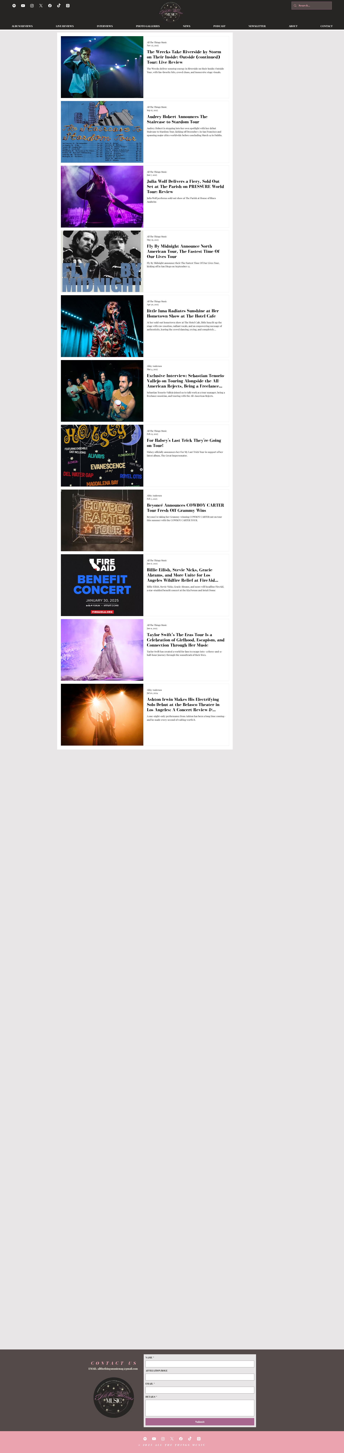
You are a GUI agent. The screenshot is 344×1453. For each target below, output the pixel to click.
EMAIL (150, 1383)
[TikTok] (59, 5)
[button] (186, 26)
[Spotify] (14, 5)
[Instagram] (32, 5)
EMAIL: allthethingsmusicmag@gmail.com (113, 1368)
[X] (41, 5)
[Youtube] (23, 5)
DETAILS (151, 1396)
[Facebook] (50, 5)
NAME (149, 1357)
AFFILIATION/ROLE (156, 1370)
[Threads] (68, 5)
